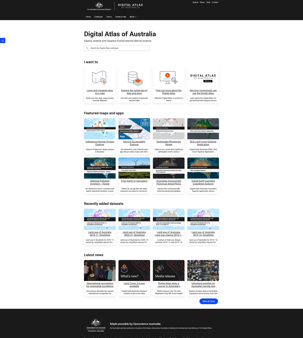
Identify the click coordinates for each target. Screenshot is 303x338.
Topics (109, 17)
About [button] (132, 17)
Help (208, 2)
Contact (215, 2)
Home (88, 17)
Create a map (120, 17)
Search (195, 2)
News (202, 2)
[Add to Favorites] (2, 40)
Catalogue (98, 17)
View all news (209, 301)
